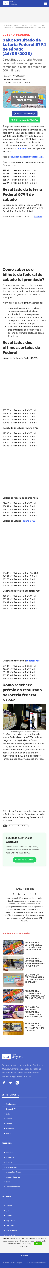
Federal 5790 (28, 520)
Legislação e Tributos (14, 1172)
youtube (22, 148)
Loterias (24, 25)
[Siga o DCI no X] (10, 1083)
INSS (8, 1182)
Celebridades (11, 1104)
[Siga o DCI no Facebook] (4, 1083)
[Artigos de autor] (24, 880)
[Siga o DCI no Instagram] (17, 1083)
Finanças (16, 25)
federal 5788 (33, 660)
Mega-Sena (10, 1220)
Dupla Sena (10, 1235)
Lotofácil (9, 1215)
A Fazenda (10, 1128)
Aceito (38, 1244)
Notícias (9, 1124)
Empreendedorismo (14, 1187)
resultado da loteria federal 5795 (27, 156)
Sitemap (24, 1255)
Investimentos (11, 1167)
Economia (9, 1152)
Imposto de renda (13, 1177)
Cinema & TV (11, 1109)
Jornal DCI (7, 25)
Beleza (8, 1133)
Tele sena (10, 1225)
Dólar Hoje (10, 1157)
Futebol (9, 1119)
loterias (38, 216)
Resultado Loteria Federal (18, 826)
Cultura (8, 1114)
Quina (8, 1210)
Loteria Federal (34, 25)
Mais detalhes (25, 1246)
